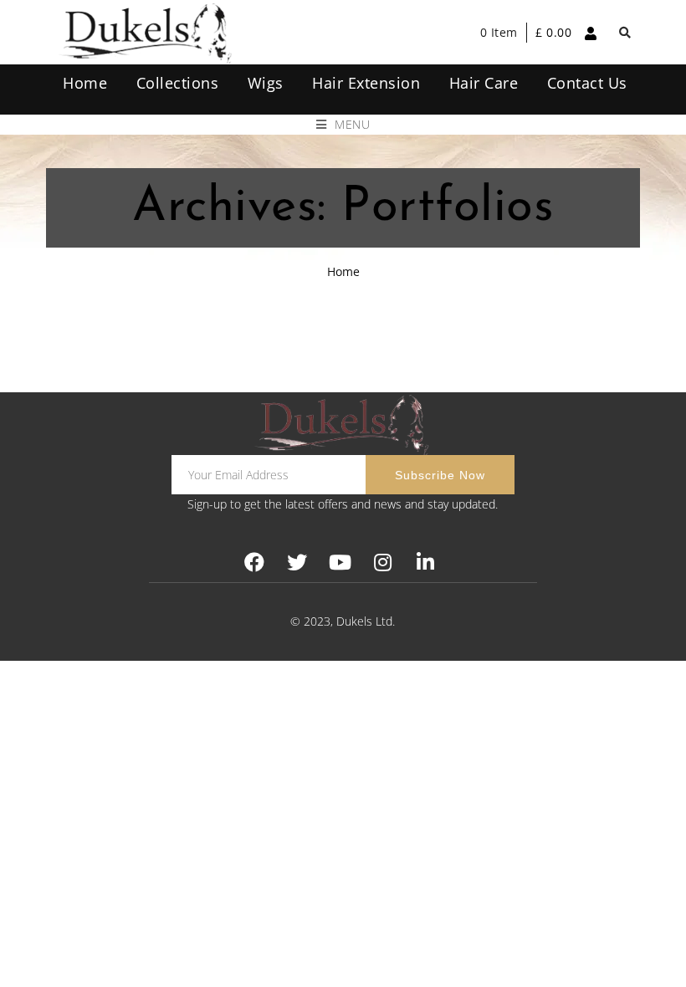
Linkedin (425, 562)
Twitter (297, 562)
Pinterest (340, 562)
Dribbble (383, 562)
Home (343, 271)
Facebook (255, 562)
